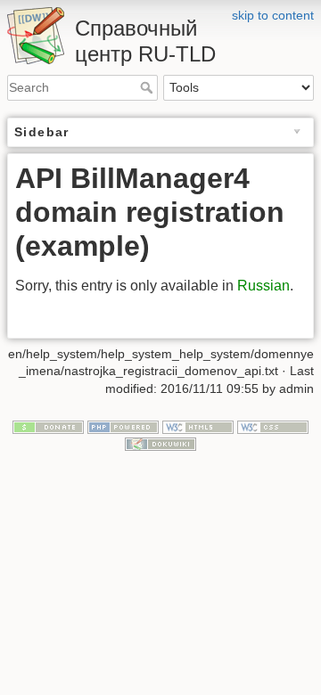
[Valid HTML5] (198, 426)
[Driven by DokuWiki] (160, 443)
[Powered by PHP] (123, 426)
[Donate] (48, 426)
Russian (263, 285)
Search (148, 87)
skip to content (273, 15)
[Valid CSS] (273, 426)
